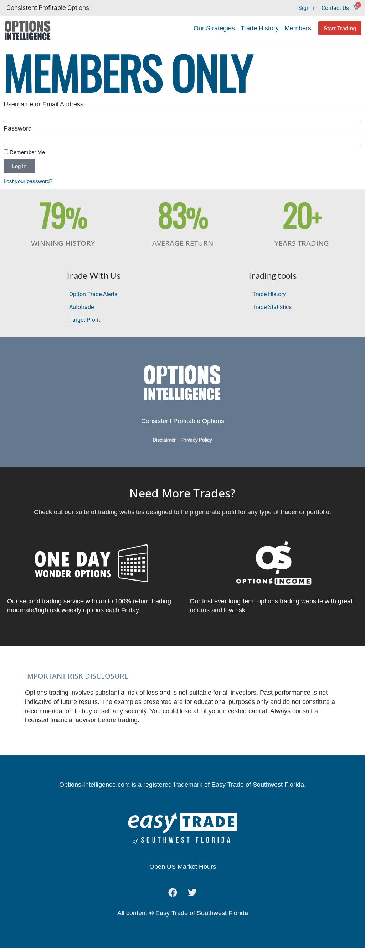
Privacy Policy (196, 440)
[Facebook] (173, 893)
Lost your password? (28, 181)
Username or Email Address (43, 104)
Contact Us (335, 8)
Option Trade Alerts (93, 294)
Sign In (307, 8)
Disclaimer (164, 440)
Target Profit (84, 319)
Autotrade (81, 307)
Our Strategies (214, 28)
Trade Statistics (272, 307)
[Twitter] (192, 893)
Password (18, 129)
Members (297, 28)
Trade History (260, 28)
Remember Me (26, 152)
